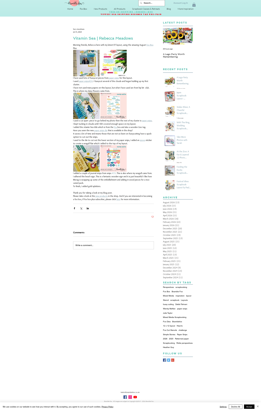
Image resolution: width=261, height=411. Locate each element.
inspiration (180, 296)
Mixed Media (168, 296)
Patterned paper (182, 339)
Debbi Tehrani (181, 304)
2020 (171, 339)
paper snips (182, 309)
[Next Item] (188, 36)
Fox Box (166, 291)
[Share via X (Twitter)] (81, 208)
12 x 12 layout (169, 326)
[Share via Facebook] (74, 208)
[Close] (257, 406)
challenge (183, 330)
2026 (165, 339)
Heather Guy (168, 347)
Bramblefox (177, 321)
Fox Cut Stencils (170, 330)
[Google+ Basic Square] (172, 360)
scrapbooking (181, 287)
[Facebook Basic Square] (164, 360)
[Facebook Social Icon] (125, 397)
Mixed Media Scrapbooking (174, 317)
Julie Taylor (168, 313)
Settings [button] (223, 406)
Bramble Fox (177, 291)
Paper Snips (182, 334)
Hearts (180, 326)
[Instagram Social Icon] (130, 397)
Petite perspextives (184, 343)
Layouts (184, 300)
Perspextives (168, 287)
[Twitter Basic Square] (168, 360)
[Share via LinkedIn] (87, 208)
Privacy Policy (107, 406)
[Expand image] (86, 63)
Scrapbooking (169, 343)
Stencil (166, 300)
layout (188, 296)
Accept (249, 406)
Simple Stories (169, 334)
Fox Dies (167, 321)
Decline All (235, 406)
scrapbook (174, 300)
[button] (194, 4)
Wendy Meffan (169, 309)
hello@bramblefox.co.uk (130, 392)
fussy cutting (168, 304)
